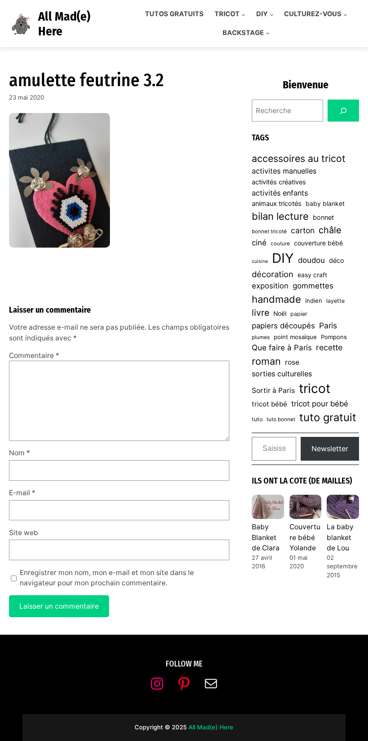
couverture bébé (318, 243)
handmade (276, 299)
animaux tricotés (277, 204)
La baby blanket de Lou (340, 537)
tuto (257, 419)
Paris (328, 325)
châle (330, 230)
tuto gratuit (327, 417)
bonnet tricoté (269, 231)
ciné (259, 242)
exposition (270, 285)
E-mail (22, 492)
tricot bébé (269, 404)
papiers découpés (283, 325)
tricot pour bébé (319, 403)
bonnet (323, 218)
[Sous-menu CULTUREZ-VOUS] (345, 14)
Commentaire (34, 355)
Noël (279, 313)
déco (336, 261)
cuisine (260, 261)
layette (335, 300)
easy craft (312, 275)
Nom (19, 453)
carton (303, 230)
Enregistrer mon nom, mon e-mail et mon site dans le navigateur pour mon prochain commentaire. (107, 577)
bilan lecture (280, 216)
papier (298, 313)
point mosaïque (295, 336)
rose (292, 362)
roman (266, 361)
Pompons (334, 336)
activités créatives (279, 182)
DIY (283, 258)
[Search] (343, 111)
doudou (311, 260)
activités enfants (280, 192)
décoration (273, 274)
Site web (23, 532)
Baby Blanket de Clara (266, 537)
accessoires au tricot (299, 158)
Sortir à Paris (273, 390)
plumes (261, 337)
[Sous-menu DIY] (272, 14)
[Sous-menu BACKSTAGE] (268, 33)
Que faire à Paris (282, 347)
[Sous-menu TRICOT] (243, 14)
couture (280, 243)
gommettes (313, 285)
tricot (314, 388)
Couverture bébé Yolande (304, 537)
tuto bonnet (281, 419)
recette (329, 347)
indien (313, 300)
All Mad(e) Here (210, 727)
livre (260, 312)
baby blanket (325, 203)
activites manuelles (284, 170)
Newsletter (329, 448)
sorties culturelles (282, 373)
